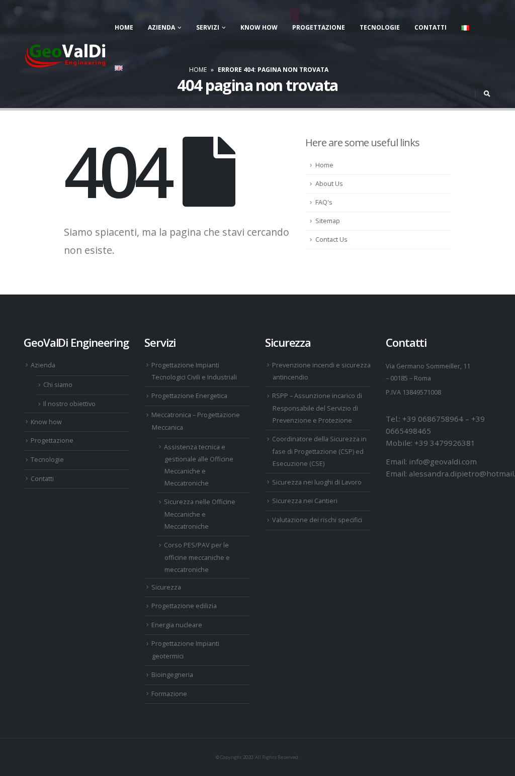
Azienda (161, 27)
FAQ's (323, 202)
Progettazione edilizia (184, 606)
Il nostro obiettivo (69, 404)
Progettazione (318, 27)
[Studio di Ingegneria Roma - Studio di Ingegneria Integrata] (66, 53)
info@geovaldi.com (443, 461)
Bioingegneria (172, 674)
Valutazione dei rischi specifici (317, 520)
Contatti (430, 27)
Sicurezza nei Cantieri (304, 501)
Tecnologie (380, 27)
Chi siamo (57, 384)
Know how (259, 27)
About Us (329, 183)
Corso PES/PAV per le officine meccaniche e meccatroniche (197, 557)
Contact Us (331, 239)
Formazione (169, 694)
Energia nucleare (176, 625)
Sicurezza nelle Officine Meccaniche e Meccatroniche (199, 514)
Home (124, 27)
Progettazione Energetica (189, 396)
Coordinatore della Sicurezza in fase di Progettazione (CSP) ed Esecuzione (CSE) (319, 451)
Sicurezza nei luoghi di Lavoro (317, 482)
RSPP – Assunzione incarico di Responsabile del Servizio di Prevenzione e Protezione (317, 408)
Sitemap (327, 221)
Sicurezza (166, 587)
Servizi (207, 27)
